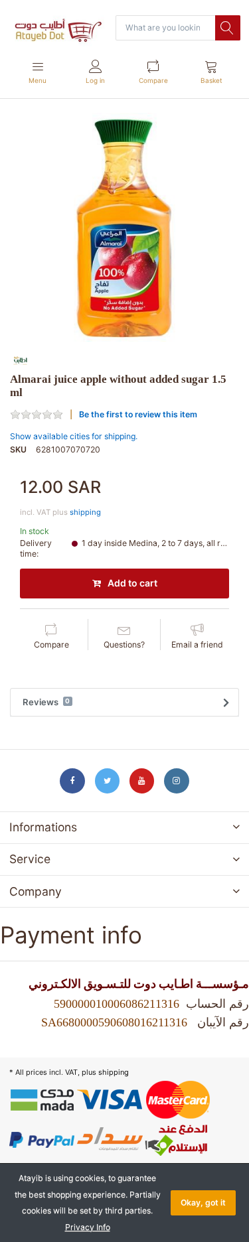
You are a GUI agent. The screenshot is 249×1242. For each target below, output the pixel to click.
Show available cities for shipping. (73, 436)
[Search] (227, 27)
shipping (85, 512)
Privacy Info (87, 1227)
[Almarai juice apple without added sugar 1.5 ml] (124, 227)
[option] (124, 227)
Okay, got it (203, 1203)
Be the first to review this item (138, 414)
